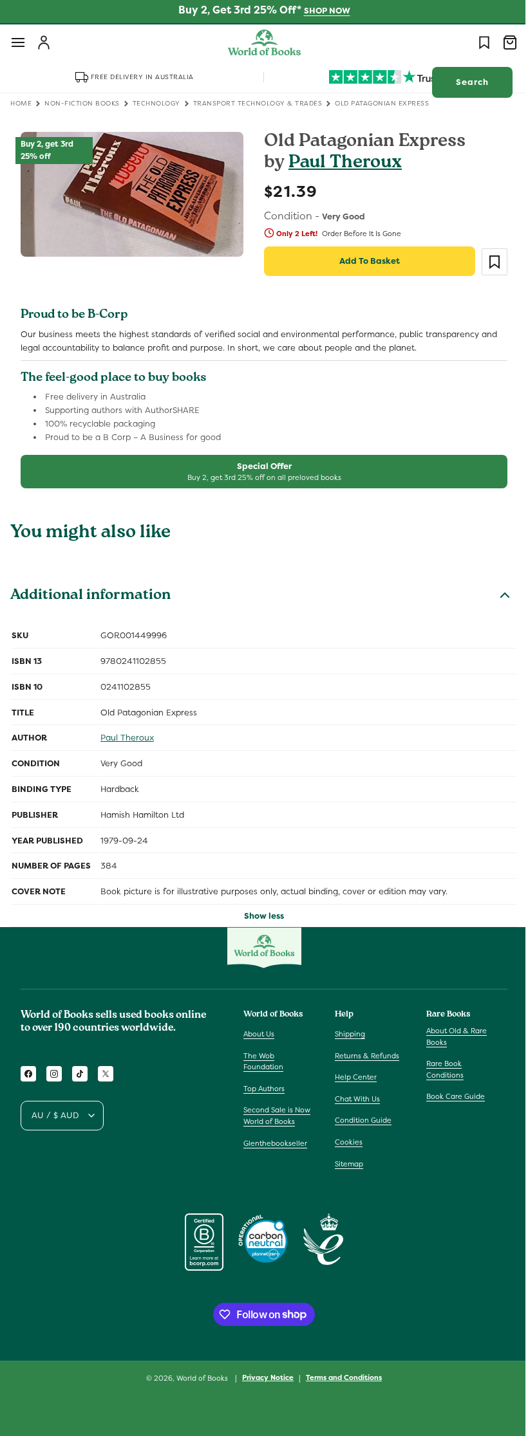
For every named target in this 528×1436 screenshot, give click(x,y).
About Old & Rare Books (450, 1036)
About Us (258, 1034)
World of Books (198, 1378)
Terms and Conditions (339, 1377)
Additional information (90, 596)
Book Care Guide (449, 1096)
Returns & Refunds (364, 1056)
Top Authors (264, 1088)
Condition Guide (360, 1120)
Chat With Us (354, 1099)
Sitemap (346, 1164)
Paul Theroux (340, 164)
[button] (18, 42)
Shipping (347, 1034)
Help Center (352, 1077)
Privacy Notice (263, 1377)
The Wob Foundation (263, 1061)
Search (462, 82)
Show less (259, 916)
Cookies (345, 1142)
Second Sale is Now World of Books (276, 1115)
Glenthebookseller (275, 1143)
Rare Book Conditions (438, 1069)
